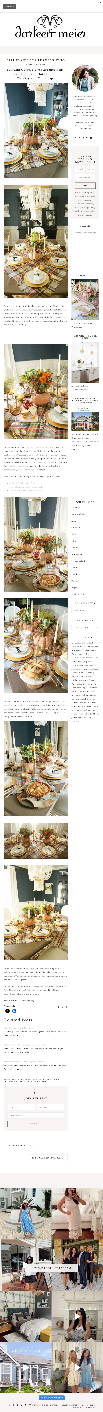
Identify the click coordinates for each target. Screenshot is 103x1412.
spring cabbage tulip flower (41, 462)
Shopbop (75, 574)
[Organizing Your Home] (85, 382)
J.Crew (74, 541)
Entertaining (53, 1079)
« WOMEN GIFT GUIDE (19, 1145)
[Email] (95, 138)
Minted (74, 547)
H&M (73, 534)
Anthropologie (78, 514)
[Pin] (65, 1007)
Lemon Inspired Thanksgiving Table (26, 487)
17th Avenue (89, 1407)
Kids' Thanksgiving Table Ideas (18, 1028)
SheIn (74, 568)
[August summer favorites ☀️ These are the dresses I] (77, 1213)
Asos (73, 521)
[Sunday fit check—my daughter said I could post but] (77, 1367)
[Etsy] (91, 138)
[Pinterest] (79, 138)
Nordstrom (76, 554)
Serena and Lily (78, 561)
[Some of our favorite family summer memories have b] (26, 1367)
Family (22, 1082)
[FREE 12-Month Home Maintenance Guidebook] (85, 430)
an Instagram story (17, 466)
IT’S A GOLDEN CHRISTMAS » (48, 1158)
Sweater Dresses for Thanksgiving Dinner (23, 1062)
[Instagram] (83, 138)
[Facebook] (75, 138)
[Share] (57, 1007)
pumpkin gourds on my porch (39, 447)
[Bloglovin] (87, 138)
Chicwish (75, 527)
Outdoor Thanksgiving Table (22, 483)
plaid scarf (23, 705)
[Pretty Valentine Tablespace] (85, 319)
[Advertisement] (53, 336)
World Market (77, 594)
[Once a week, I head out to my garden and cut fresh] (77, 1316)
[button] (51, 50)
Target (74, 581)
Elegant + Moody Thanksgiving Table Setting (25, 1045)
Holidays (31, 1082)
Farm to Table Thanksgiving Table (25, 491)
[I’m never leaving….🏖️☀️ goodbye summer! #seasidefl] (26, 1213)
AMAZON (75, 507)
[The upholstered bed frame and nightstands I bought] (26, 1316)
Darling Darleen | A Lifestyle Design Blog (51, 26)
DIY (44, 1079)
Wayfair (74, 588)
